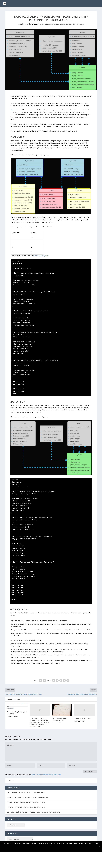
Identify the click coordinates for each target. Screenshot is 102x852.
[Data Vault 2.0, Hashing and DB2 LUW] (17, 706)
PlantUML (42, 24)
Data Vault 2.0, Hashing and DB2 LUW (17, 713)
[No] (99, 846)
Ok (51, 849)
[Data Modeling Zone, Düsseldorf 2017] (62, 710)
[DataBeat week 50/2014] (84, 710)
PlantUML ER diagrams (41, 256)
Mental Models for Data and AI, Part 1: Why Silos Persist (26, 807)
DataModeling (51, 24)
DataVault (59, 24)
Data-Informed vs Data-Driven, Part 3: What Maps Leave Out (27, 797)
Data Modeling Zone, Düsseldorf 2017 (59, 719)
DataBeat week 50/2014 (82, 719)
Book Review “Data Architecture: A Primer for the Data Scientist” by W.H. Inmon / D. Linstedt (39, 721)
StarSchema (67, 24)
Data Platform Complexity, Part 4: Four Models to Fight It (26, 792)
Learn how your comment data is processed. (46, 775)
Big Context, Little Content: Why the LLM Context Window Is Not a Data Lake (33, 812)
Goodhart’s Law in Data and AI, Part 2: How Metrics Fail (26, 802)
